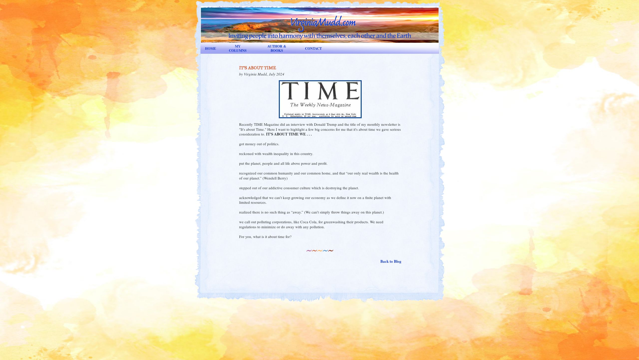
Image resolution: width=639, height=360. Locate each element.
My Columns (238, 48)
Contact (313, 48)
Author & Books (276, 48)
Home (210, 48)
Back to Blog (390, 261)
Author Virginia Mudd (319, 21)
